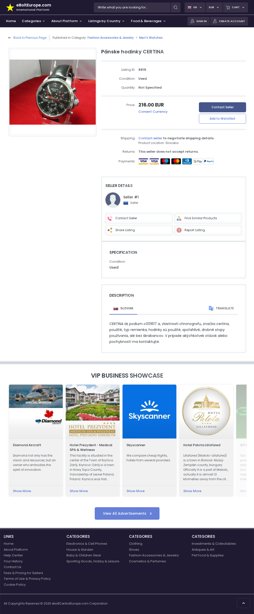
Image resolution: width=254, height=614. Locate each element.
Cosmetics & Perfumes (147, 561)
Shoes (134, 549)
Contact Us (12, 567)
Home (9, 543)
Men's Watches (151, 38)
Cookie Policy (15, 584)
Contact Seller (223, 107)
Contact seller (150, 138)
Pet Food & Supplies (208, 555)
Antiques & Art (203, 549)
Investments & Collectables (214, 543)
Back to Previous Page (29, 38)
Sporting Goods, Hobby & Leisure (92, 561)
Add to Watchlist (222, 118)
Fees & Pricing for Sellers (23, 573)
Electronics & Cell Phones (86, 543)
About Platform (16, 549)
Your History (13, 561)
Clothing (135, 543)
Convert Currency (153, 111)
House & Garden (79, 549)
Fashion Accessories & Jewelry (111, 38)
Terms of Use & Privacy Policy (27, 578)
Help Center (13, 555)
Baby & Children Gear (83, 555)
